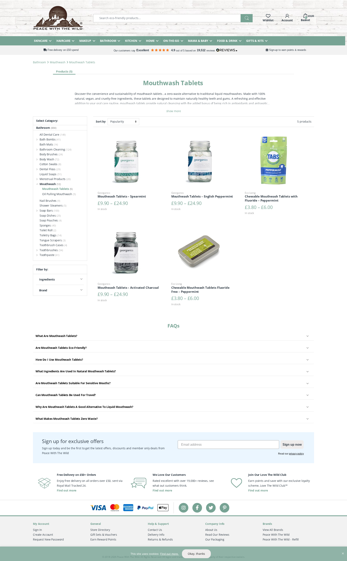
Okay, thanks (196, 554)
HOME (150, 41)
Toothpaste (49, 255)
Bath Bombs (50, 139)
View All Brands (273, 530)
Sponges (48, 225)
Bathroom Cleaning (55, 149)
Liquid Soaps (51, 174)
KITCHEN (131, 41)
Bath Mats (49, 144)
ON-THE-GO (171, 41)
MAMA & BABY (198, 41)
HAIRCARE (63, 41)
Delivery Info (156, 534)
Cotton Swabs (50, 164)
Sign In (37, 530)
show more (173, 111)
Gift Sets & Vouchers (103, 534)
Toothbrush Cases (53, 245)
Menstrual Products (55, 179)
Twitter (211, 508)
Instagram (184, 508)
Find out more (66, 490)
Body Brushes (51, 154)
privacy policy (296, 453)
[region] (173, 554)
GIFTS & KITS (254, 41)
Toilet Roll (48, 230)
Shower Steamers (53, 205)
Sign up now (292, 444)
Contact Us (155, 530)
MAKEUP (85, 41)
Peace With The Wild (276, 534)
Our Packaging (214, 539)
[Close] (342, 550)
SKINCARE (41, 41)
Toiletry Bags (51, 235)
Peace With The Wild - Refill (281, 539)
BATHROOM (108, 41)
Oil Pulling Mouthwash (59, 194)
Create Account (43, 534)
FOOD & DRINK (227, 41)
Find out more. (169, 553)
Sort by (101, 121)
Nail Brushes (50, 201)
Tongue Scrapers (53, 240)
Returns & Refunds (160, 539)
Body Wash (49, 159)
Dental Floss (50, 169)
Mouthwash (57, 62)
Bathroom (39, 62)
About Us (211, 530)
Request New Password (48, 539)
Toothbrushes (51, 250)
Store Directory (100, 530)
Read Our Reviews (217, 534)
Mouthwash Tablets (57, 189)
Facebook (197, 508)
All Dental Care (53, 134)
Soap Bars (49, 210)
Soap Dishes (50, 215)
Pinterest (225, 508)
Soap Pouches (51, 220)
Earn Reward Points (103, 539)
